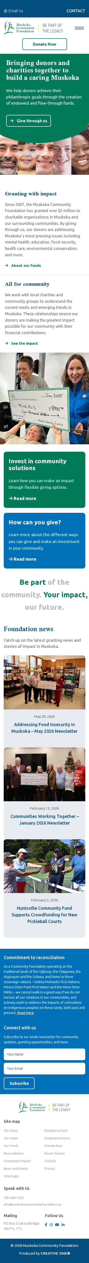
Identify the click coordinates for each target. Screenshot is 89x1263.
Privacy (49, 1168)
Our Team (11, 1138)
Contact (50, 1161)
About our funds (25, 265)
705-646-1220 (13, 1197)
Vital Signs (11, 1176)
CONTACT (76, 11)
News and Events (16, 1168)
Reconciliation (14, 1153)
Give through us (31, 121)
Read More (25, 1013)
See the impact (24, 343)
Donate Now (44, 44)
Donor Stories (54, 1153)
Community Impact (17, 1161)
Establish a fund (55, 1130)
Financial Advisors (57, 1138)
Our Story (11, 1130)
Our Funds (11, 1145)
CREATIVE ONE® (55, 1253)
